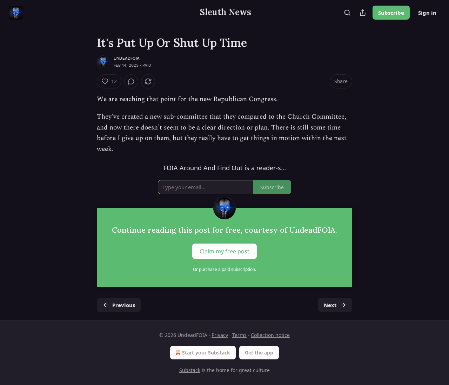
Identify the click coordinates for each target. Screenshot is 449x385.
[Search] (347, 13)
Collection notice (270, 335)
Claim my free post (224, 251)
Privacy (220, 335)
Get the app (259, 352)
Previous (123, 304)
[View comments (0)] (131, 81)
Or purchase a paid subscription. (224, 269)
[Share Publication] (363, 13)
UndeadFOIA (127, 58)
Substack (189, 370)
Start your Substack (206, 352)
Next (330, 304)
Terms (239, 335)
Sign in (427, 12)
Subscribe (391, 12)
